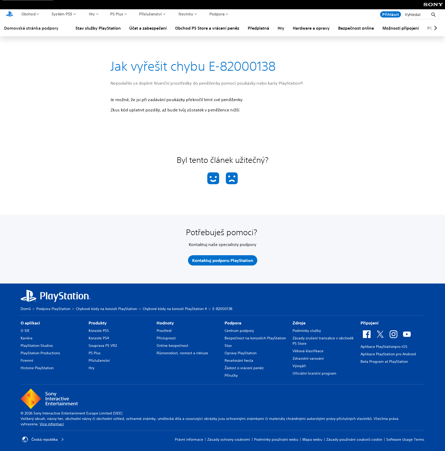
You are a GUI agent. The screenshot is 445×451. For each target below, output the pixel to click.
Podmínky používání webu (276, 439)
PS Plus (116, 14)
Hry (92, 14)
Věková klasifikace (308, 351)
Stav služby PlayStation (98, 28)
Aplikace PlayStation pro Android (388, 354)
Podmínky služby (307, 330)
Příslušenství (150, 14)
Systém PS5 (62, 14)
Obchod (28, 14)
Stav (228, 345)
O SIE (25, 330)
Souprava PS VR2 (103, 345)
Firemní (27, 360)
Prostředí (164, 330)
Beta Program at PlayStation (384, 361)
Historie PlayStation (37, 368)
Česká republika (44, 439)
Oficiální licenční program (314, 373)
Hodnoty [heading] (165, 322)
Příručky (231, 375)
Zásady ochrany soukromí (228, 439)
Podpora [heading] (233, 322)
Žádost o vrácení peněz (244, 368)
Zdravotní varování (308, 358)
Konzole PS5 (99, 330)
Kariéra (26, 338)
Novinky (185, 14)
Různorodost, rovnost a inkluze (182, 353)
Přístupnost (166, 338)
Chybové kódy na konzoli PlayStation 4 (175, 308)
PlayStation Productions (40, 353)
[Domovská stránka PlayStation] (9, 14)
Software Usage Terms (405, 439)
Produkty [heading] (98, 322)
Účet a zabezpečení (148, 28)
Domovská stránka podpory (31, 28)
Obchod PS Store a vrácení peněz (207, 28)
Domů (26, 308)
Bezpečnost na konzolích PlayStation (255, 338)
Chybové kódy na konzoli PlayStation (106, 308)
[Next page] (435, 28)
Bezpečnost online (356, 28)
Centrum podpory (239, 330)
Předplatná (258, 28)
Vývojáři (299, 366)
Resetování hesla (239, 360)
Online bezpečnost (172, 345)
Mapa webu (312, 439)
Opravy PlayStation (240, 353)
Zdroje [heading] (299, 322)
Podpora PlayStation (53, 308)
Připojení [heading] (370, 322)
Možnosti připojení (400, 28)
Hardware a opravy (311, 28)
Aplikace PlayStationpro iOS (384, 346)
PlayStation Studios (37, 345)
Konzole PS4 (99, 338)
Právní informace (189, 439)
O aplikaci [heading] (30, 322)
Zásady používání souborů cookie (354, 439)
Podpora (217, 14)
